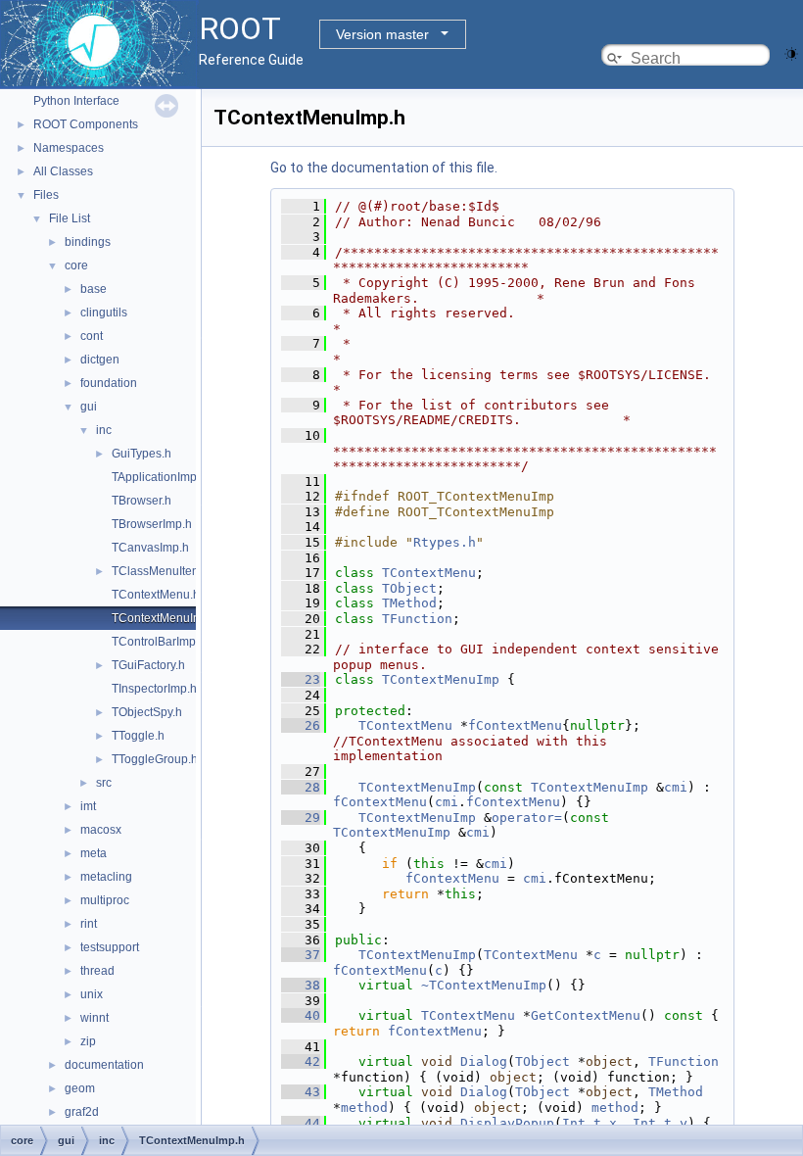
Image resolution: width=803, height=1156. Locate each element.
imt (88, 806)
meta (93, 853)
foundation (108, 383)
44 (300, 1123)
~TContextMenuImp (483, 985)
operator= (527, 817)
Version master (382, 34)
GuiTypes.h (141, 453)
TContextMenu (429, 572)
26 (300, 725)
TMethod (409, 603)
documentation (104, 1065)
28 (300, 787)
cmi (675, 787)
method (364, 1107)
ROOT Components (85, 124)
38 (300, 985)
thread (97, 971)
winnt (94, 1018)
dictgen (99, 359)
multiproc (104, 900)
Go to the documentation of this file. (383, 167)
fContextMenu (515, 725)
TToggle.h (138, 736)
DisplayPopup (507, 1123)
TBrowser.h (141, 500)
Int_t (581, 1123)
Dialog (483, 1061)
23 (300, 679)
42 (300, 1061)
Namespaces (68, 148)
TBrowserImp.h (152, 524)
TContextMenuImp (440, 679)
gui (88, 406)
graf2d (82, 1112)
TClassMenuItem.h (162, 571)
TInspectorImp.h (154, 689)
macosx (100, 830)
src (104, 783)
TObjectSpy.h (147, 712)
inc (104, 430)
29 (300, 817)
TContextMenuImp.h (165, 618)
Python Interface (76, 101)
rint (88, 924)
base (93, 289)
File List (69, 218)
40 (300, 1015)
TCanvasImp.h (150, 547)
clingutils (103, 312)
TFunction (417, 618)
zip (88, 1041)
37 (300, 954)
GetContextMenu (585, 1015)
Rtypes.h (444, 542)
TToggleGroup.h (155, 759)
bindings (88, 242)
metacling (106, 877)
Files (46, 195)
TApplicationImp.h (159, 477)
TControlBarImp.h (159, 642)
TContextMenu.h (156, 595)
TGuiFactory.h (148, 665)
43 (300, 1091)
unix (91, 994)
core (76, 265)
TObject (409, 588)
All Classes (63, 171)
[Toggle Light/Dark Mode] (791, 52)
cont (91, 336)
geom (80, 1088)
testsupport (109, 947)
